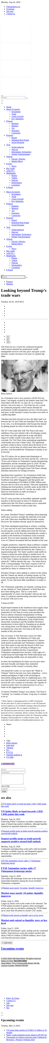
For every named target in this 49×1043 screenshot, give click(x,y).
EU (7, 750)
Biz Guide (10, 168)
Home (8, 107)
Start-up (14, 149)
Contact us (10, 14)
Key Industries (17, 119)
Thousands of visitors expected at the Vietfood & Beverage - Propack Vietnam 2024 (26, 1038)
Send (4, 791)
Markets (14, 126)
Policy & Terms (12, 998)
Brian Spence (11, 743)
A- (8, 337)
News (13, 166)
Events (9, 164)
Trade (13, 114)
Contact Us (11, 1000)
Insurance (15, 130)
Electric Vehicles (18, 159)
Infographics (16, 183)
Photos (14, 175)
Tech (8, 145)
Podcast (14, 180)
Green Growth (17, 116)
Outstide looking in (14, 755)
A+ (8, 342)
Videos (14, 178)
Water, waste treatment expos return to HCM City (26, 1035)
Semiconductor (17, 147)
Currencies (15, 133)
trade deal (10, 745)
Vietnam (9, 748)
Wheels (9, 156)
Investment (16, 112)
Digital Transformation (20, 154)
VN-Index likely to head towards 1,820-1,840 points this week (22, 813)
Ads (8, 1003)
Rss (7, 1008)
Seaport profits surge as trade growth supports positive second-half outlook (21, 840)
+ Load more (7, 943)
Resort (14, 138)
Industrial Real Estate (20, 140)
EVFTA (9, 752)
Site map (9, 11)
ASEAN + (10, 171)
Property (9, 135)
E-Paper (9, 187)
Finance (9, 121)
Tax (13, 128)
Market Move (17, 161)
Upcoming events (12, 948)
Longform (15, 185)
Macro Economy (13, 109)
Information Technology (21, 152)
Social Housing (17, 142)
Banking (15, 123)
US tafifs (10, 757)
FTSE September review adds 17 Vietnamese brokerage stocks (18, 870)
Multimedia (11, 173)
